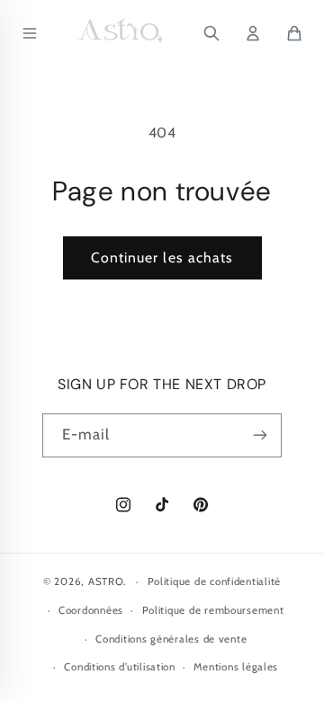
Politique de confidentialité (215, 581)
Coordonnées (90, 610)
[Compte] (253, 33)
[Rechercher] (211, 33)
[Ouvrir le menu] (30, 33)
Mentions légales (236, 667)
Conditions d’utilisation (120, 667)
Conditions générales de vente (171, 639)
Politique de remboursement (213, 610)
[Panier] (294, 33)
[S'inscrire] (260, 435)
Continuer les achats (162, 257)
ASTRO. (107, 581)
